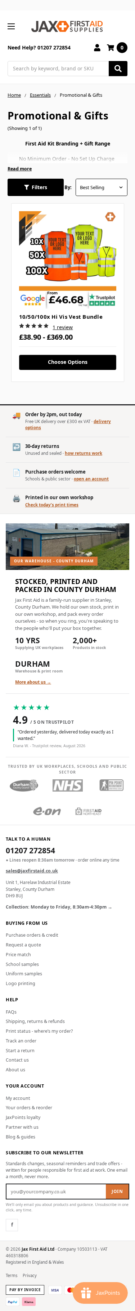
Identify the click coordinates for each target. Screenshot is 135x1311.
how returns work (83, 453)
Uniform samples (24, 974)
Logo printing (20, 983)
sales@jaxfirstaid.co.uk (32, 871)
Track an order (21, 1041)
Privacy (30, 1275)
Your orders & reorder (29, 1108)
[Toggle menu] (11, 26)
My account (18, 1098)
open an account (91, 479)
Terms (12, 1275)
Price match (18, 954)
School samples (22, 964)
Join (117, 1191)
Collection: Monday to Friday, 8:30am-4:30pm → (59, 907)
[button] (36, 187)
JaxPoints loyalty (23, 1117)
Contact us (17, 1060)
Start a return (20, 1051)
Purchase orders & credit (32, 935)
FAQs (11, 1012)
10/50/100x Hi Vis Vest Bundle (61, 316)
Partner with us (22, 1127)
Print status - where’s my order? (39, 1031)
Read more (20, 169)
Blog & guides (20, 1137)
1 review (63, 327)
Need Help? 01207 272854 (39, 47)
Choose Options (67, 361)
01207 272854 (30, 851)
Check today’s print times (51, 505)
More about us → (33, 682)
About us (15, 1070)
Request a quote (23, 945)
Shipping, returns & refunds (35, 1021)
